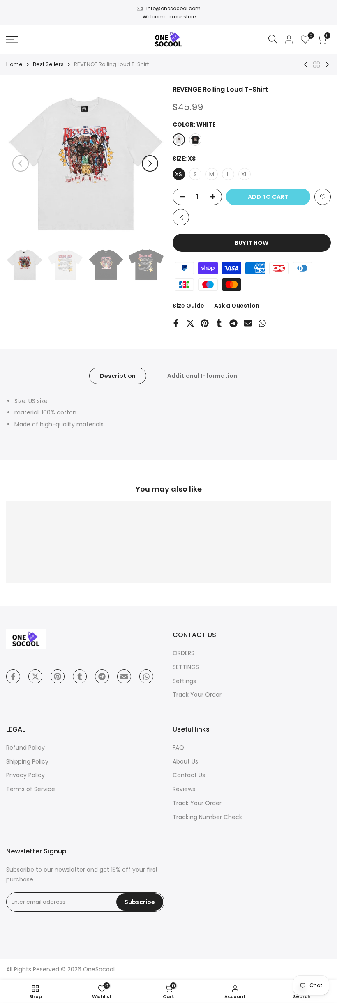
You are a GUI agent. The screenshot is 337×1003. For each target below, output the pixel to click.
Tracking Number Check (207, 817)
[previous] (20, 163)
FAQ (178, 747)
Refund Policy (25, 747)
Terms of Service (30, 789)
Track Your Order (197, 694)
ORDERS (183, 653)
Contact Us (189, 775)
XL (244, 174)
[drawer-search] (272, 39)
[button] (322, 197)
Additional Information (202, 376)
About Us (185, 761)
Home (14, 64)
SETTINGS (186, 667)
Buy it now (251, 243)
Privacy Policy (25, 775)
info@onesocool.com (173, 8)
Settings (184, 681)
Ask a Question (236, 305)
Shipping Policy (27, 761)
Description (118, 376)
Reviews (184, 789)
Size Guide (188, 305)
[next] (150, 163)
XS (178, 174)
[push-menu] (12, 39)
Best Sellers (48, 64)
